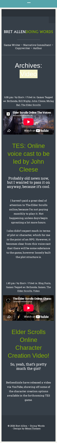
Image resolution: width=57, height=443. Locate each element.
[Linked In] (21, 13)
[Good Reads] (35, 13)
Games (40, 97)
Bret (20, 97)
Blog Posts (44, 283)
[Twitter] (12, 13)
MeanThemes (33, 428)
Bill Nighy (24, 100)
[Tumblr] (31, 13)
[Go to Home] (28, 32)
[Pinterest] (26, 13)
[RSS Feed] (45, 13)
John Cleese (38, 100)
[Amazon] (40, 13)
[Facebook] (16, 13)
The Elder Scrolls (31, 104)
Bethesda (12, 100)
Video (36, 290)
